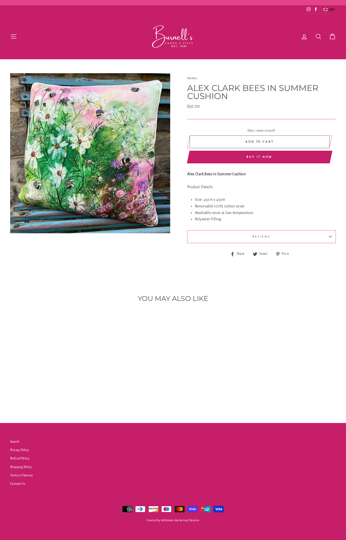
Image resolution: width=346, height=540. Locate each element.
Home (191, 78)
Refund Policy (19, 458)
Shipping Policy (21, 467)
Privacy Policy (19, 450)
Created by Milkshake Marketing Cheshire (173, 520)
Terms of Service (21, 475)
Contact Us (17, 484)
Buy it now (259, 157)
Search (14, 441)
